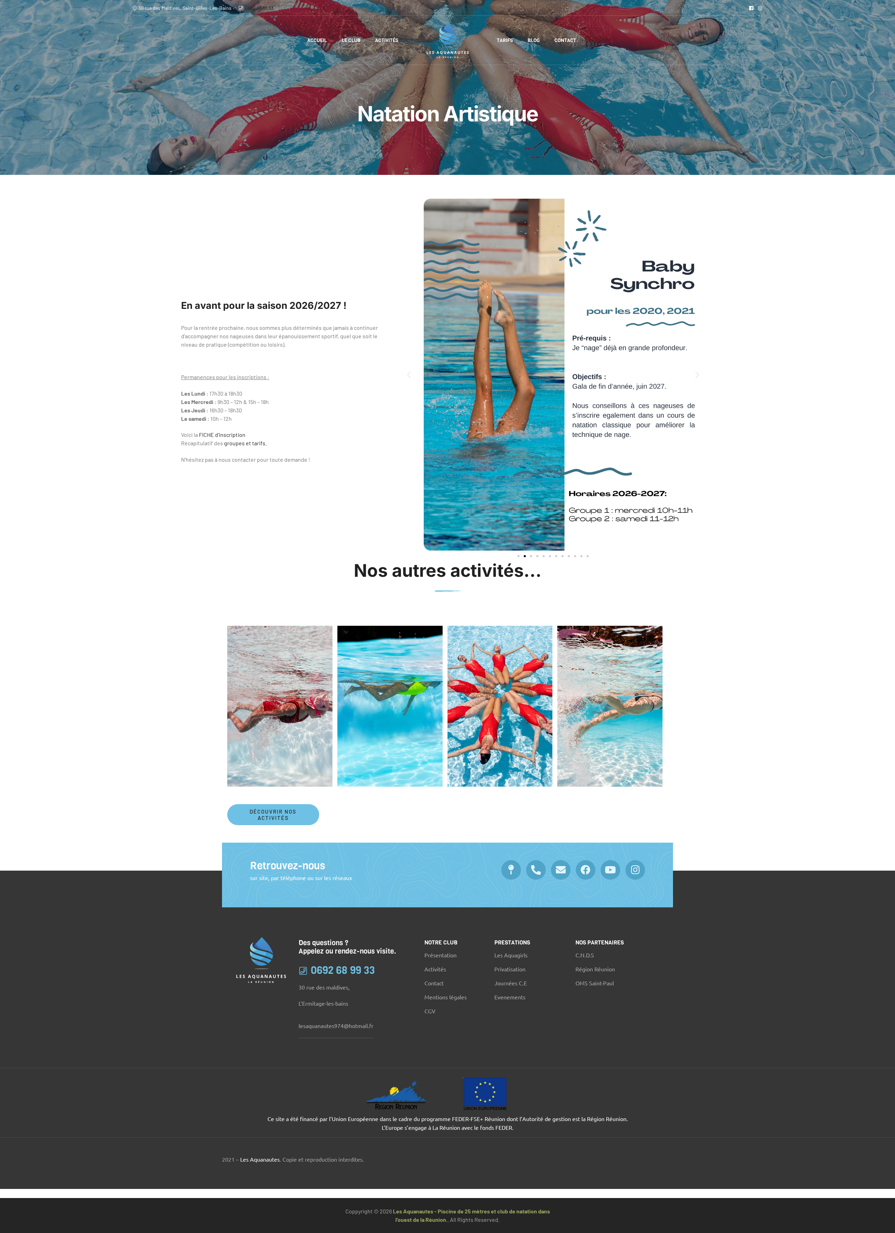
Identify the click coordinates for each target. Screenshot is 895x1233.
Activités (386, 40)
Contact (565, 40)
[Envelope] (561, 870)
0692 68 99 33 (259, 8)
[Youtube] (610, 870)
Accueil (317, 40)
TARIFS (505, 40)
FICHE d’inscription (222, 434)
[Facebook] (585, 870)
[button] (408, 374)
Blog (534, 40)
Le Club (351, 40)
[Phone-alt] (536, 870)
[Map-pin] (511, 870)
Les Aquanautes (260, 1159)
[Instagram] (635, 870)
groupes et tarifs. (245, 443)
